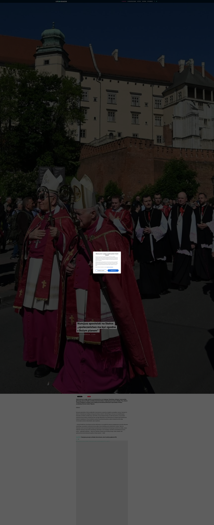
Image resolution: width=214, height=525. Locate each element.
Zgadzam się (113, 270)
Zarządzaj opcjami (100, 270)
